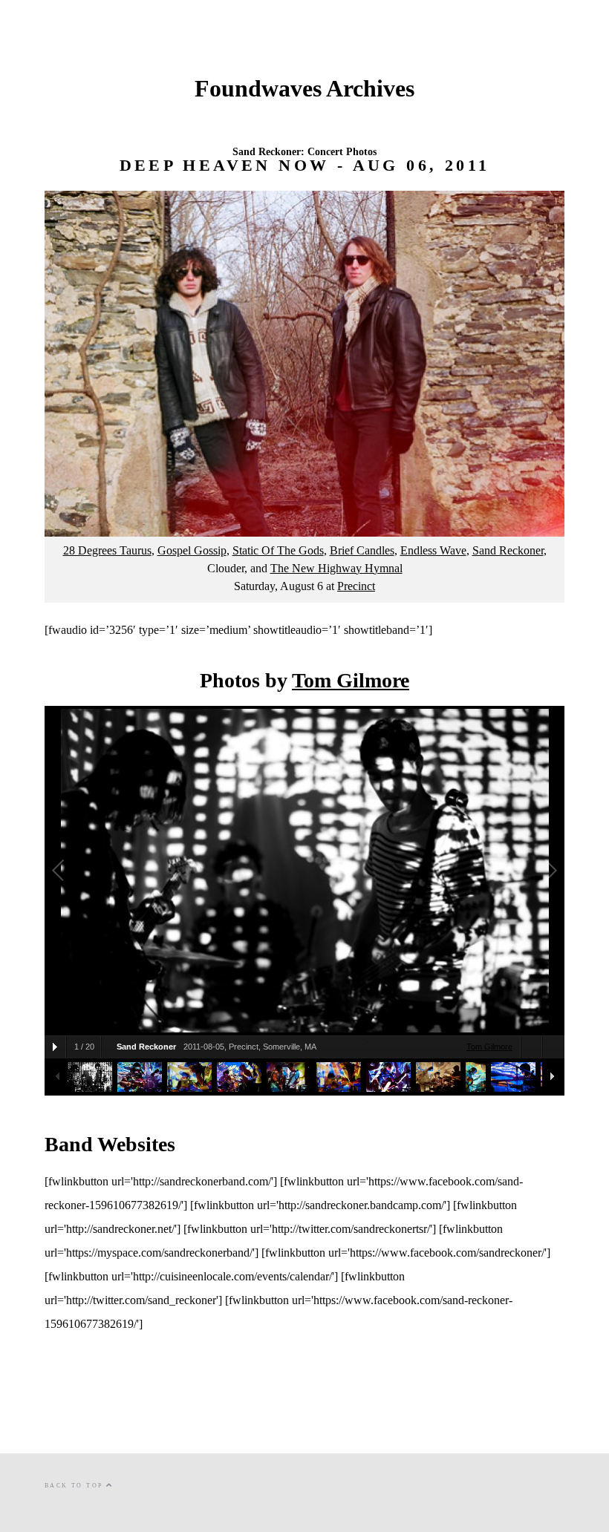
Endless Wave (433, 550)
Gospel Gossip (192, 550)
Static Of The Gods (278, 550)
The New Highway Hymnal (336, 568)
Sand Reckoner (508, 550)
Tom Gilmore (350, 680)
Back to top (75, 1485)
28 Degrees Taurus (107, 550)
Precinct (356, 586)
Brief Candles (362, 550)
